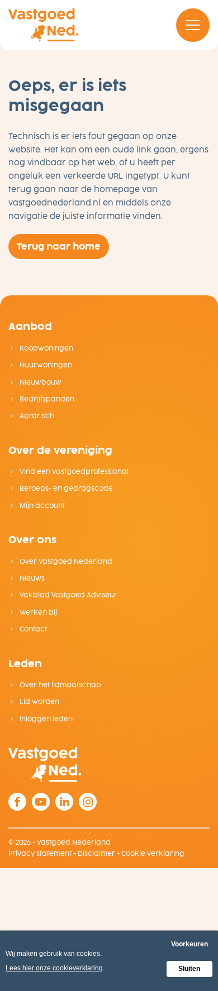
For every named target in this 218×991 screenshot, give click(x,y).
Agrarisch (36, 416)
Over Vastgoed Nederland (65, 562)
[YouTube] (41, 802)
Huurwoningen (45, 365)
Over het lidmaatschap (59, 685)
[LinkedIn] (64, 802)
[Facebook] (17, 802)
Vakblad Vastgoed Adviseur (67, 595)
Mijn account (41, 506)
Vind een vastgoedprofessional (73, 472)
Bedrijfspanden (46, 399)
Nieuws (31, 578)
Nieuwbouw (39, 382)
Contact (32, 629)
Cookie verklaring (152, 854)
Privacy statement (40, 854)
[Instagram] (88, 802)
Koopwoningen (45, 348)
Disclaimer (96, 854)
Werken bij (37, 612)
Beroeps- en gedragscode (65, 488)
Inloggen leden (45, 719)
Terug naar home (59, 246)
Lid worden (38, 702)
